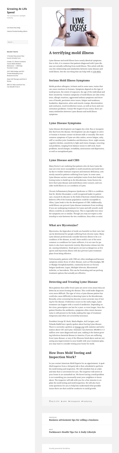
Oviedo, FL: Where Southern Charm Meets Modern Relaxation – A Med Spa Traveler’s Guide (16, 65)
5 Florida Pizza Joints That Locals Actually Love (15, 57)
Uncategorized (75, 401)
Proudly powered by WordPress (59, 448)
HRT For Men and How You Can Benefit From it (16, 86)
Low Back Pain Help (13, 28)
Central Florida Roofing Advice (17, 31)
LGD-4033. (97, 71)
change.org (79, 327)
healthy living (87, 401)
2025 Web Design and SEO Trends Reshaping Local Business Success (15, 73)
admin (65, 401)
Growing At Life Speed (17, 10)
